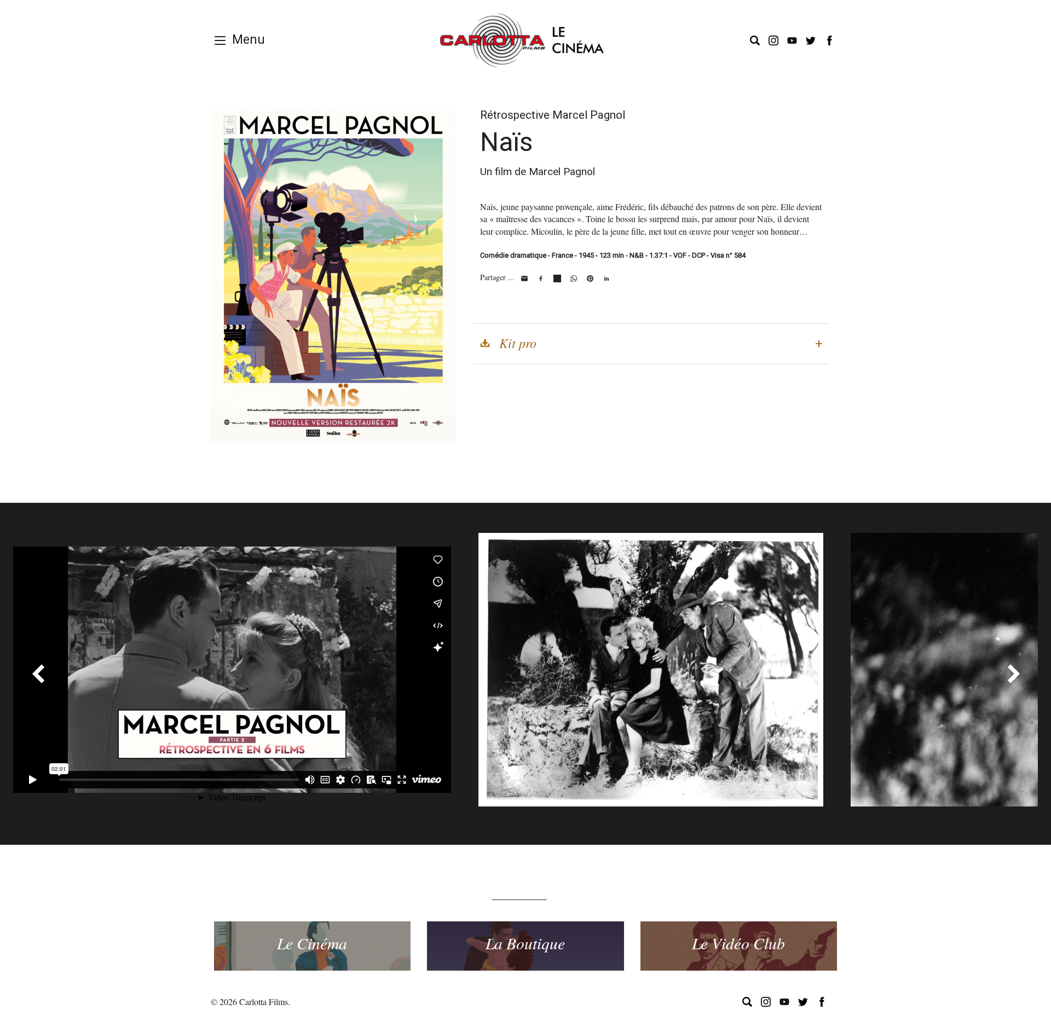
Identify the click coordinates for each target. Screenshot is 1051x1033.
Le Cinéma (312, 943)
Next (1013, 673)
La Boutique (525, 943)
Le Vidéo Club (738, 943)
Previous (38, 673)
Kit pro (517, 342)
